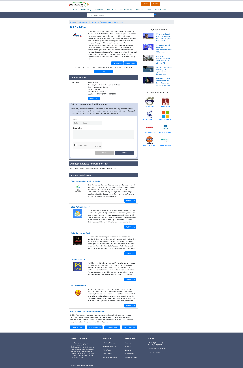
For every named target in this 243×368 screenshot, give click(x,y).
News (149, 10)
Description (77, 128)
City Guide (139, 10)
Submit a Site (129, 353)
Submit (124, 153)
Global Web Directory (109, 346)
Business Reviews (131, 357)
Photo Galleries (160, 10)
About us (128, 343)
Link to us (128, 350)
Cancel (104, 153)
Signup (155, 4)
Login (146, 4)
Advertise (128, 346)
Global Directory (126, 10)
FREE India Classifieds (110, 357)
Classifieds (99, 10)
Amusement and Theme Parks (112, 22)
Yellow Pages (111, 10)
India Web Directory (109, 343)
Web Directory (86, 10)
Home (75, 10)
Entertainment (94, 22)
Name (75, 119)
